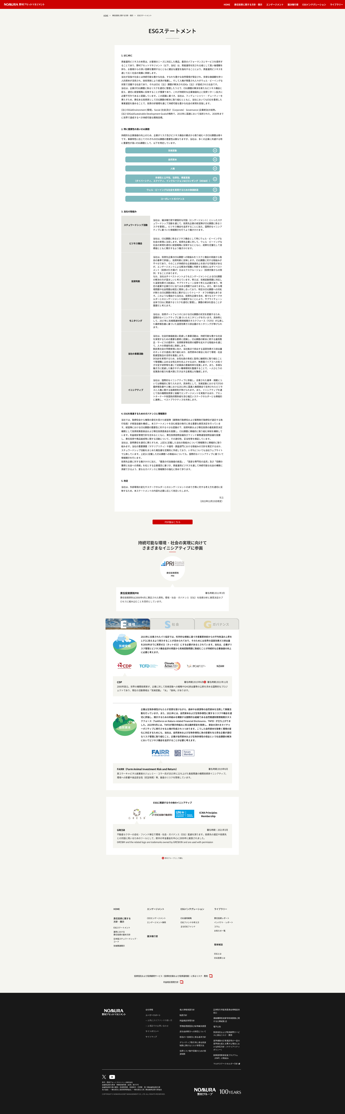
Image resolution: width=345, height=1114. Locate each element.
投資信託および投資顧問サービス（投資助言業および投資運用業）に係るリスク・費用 (171, 975)
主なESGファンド (188, 926)
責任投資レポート (221, 918)
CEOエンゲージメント (156, 918)
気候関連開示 (119, 945)
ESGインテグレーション (314, 4)
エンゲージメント (275, 4)
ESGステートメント (121, 927)
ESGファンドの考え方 (190, 922)
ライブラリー (336, 4)
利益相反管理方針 (170, 982)
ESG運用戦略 (186, 918)
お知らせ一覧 (219, 930)
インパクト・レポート (223, 922)
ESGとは (217, 953)
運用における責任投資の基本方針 (121, 933)
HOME (227, 4)
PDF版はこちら (172, 522)
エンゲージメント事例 (156, 922)
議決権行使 (293, 4)
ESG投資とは (219, 957)
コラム (217, 926)
